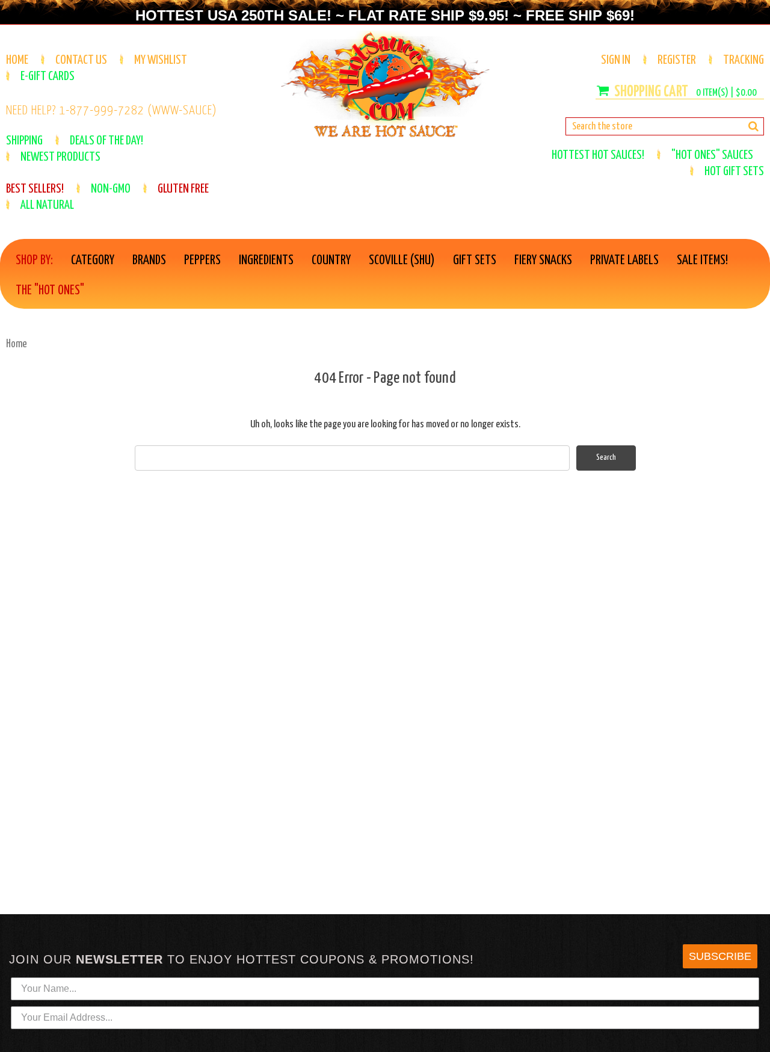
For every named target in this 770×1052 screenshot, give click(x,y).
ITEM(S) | (726, 93)
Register (677, 60)
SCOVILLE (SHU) (402, 260)
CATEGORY (92, 260)
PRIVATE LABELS (624, 260)
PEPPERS (202, 260)
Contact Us (81, 60)
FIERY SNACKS (543, 260)
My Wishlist (160, 60)
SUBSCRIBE (720, 956)
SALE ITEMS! (702, 260)
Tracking (743, 60)
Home (17, 60)
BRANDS (149, 260)
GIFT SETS (474, 260)
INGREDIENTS (266, 260)
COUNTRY (331, 260)
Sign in (615, 60)
